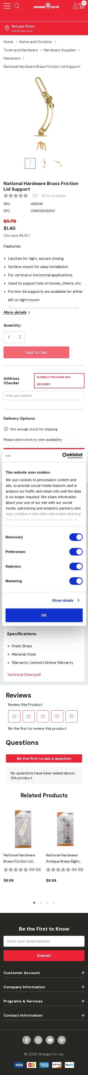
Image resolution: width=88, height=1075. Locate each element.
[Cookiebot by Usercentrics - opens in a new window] (63, 456)
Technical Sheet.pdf (24, 674)
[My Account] (76, 6)
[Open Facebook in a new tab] (27, 1040)
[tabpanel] (23, 849)
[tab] (34, 903)
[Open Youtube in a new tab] (50, 1040)
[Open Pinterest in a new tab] (62, 1040)
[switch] (76, 552)
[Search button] (17, 6)
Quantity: (12, 325)
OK (44, 615)
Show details (62, 600)
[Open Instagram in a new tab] (38, 1040)
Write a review (53, 196)
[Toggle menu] (7, 5)
